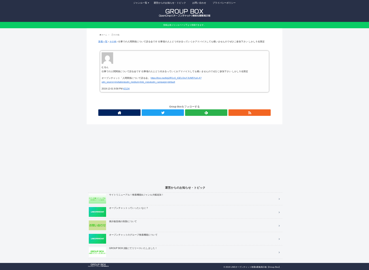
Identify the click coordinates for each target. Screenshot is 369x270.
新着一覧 (103, 41)
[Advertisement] (174, 157)
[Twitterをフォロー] (163, 112)
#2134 (126, 88)
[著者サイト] (119, 112)
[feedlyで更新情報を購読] (206, 112)
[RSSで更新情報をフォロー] (249, 112)
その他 (112, 41)
